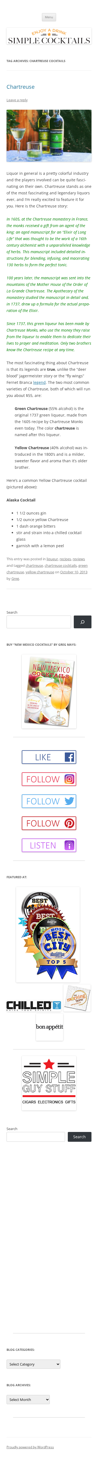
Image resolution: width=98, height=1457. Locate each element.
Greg (15, 578)
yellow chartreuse (40, 572)
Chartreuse (21, 86)
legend (39, 382)
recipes (65, 558)
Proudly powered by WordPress (30, 1447)
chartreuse (34, 565)
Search (12, 612)
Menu (49, 17)
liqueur (52, 558)
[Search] (82, 622)
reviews (79, 558)
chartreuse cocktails (61, 565)
